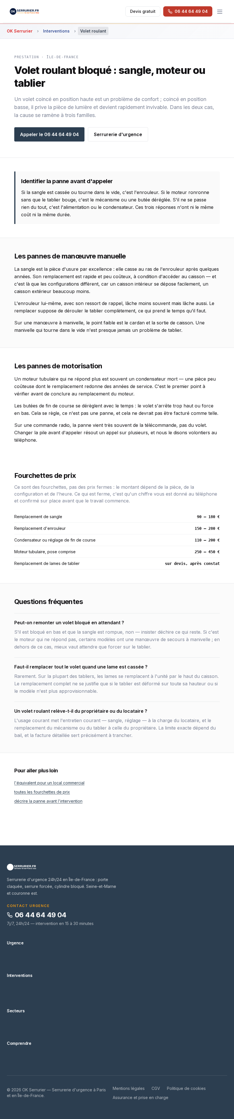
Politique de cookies (186, 1088)
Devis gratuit (143, 11)
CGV (156, 1088)
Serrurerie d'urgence (118, 134)
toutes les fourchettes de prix (42, 791)
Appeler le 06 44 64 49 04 (49, 134)
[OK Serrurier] (117, 867)
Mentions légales (129, 1088)
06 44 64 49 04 (40, 915)
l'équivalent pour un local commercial (49, 782)
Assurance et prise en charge (140, 1097)
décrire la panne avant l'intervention (48, 801)
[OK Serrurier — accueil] (24, 11)
